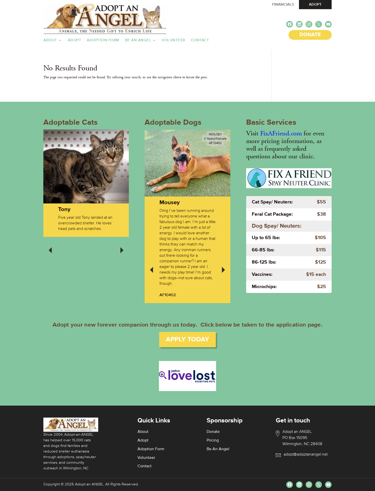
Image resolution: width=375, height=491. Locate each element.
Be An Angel (138, 40)
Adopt (74, 40)
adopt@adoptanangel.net (306, 455)
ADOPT (315, 4)
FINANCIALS (283, 4)
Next (121, 246)
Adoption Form (103, 40)
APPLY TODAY (187, 339)
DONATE (310, 34)
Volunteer (173, 40)
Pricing (213, 440)
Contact (200, 40)
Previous (50, 246)
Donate (213, 432)
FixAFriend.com (281, 133)
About (50, 40)
